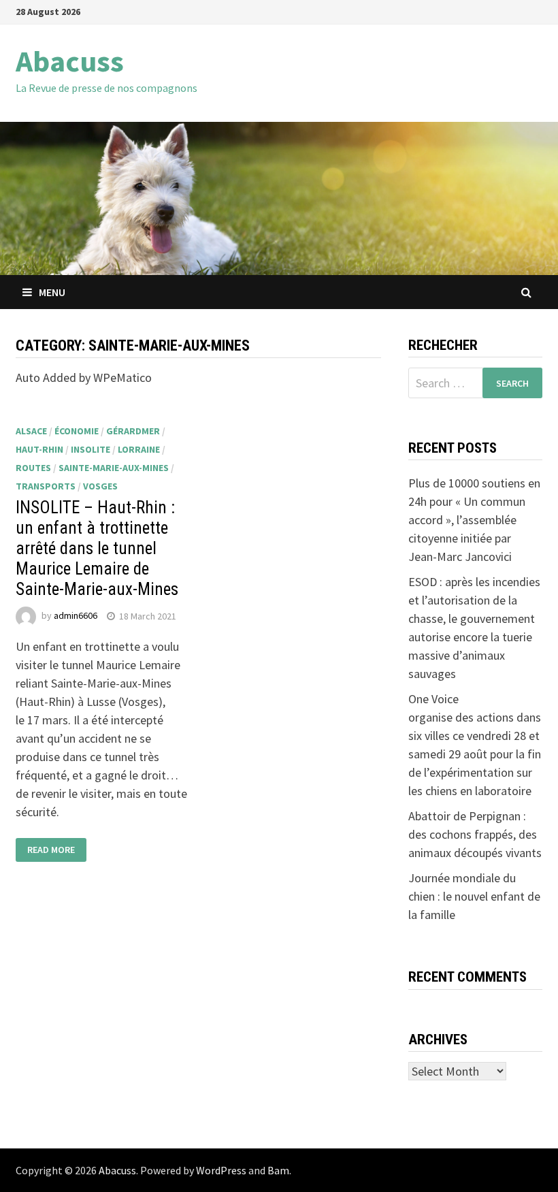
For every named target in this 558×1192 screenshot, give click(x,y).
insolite (90, 449)
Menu (52, 292)
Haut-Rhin (39, 449)
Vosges (100, 486)
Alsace (31, 431)
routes (33, 468)
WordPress (221, 1170)
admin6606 (75, 616)
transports (46, 486)
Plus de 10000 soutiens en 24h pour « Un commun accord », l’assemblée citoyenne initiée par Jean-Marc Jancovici (474, 519)
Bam (278, 1170)
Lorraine (139, 449)
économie (76, 431)
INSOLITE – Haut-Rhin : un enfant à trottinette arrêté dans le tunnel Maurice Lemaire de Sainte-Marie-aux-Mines (97, 548)
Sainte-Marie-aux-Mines (114, 468)
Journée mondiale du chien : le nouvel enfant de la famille (474, 896)
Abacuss (70, 61)
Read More (51, 849)
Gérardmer (133, 431)
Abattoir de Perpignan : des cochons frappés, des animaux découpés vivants (475, 834)
